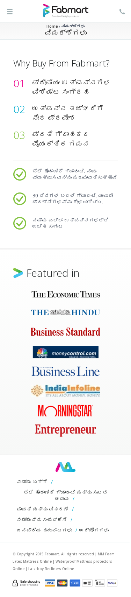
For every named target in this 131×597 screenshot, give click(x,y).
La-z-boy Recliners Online (51, 568)
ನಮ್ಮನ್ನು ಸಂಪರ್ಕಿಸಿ (42, 519)
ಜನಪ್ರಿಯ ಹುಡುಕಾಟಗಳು (44, 530)
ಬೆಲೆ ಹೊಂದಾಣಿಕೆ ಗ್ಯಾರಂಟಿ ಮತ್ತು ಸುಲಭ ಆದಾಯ (66, 495)
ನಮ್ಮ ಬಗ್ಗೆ (32, 481)
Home (52, 26)
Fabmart (65, 467)
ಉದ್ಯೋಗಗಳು (94, 530)
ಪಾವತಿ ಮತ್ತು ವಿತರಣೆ (42, 509)
